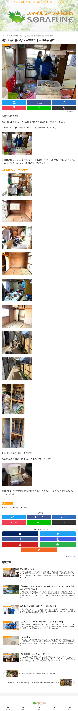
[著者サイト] (20, 533)
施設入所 (16, 507)
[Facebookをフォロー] (20, 539)
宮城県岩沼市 (7, 507)
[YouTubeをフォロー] (20, 544)
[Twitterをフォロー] (58, 533)
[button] (72, 378)
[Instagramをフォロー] (58, 539)
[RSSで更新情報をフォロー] (39, 549)
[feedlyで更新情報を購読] (58, 544)
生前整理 (24, 507)
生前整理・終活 (8, 503)
